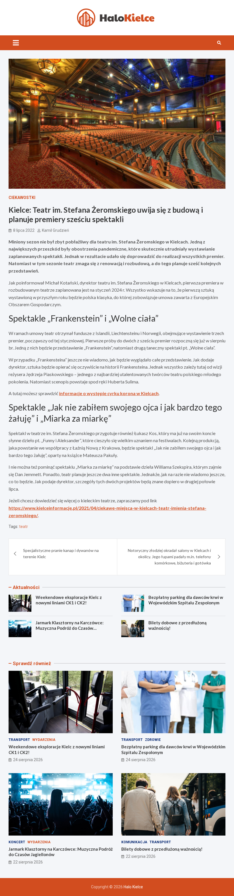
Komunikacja (134, 842)
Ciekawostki (22, 197)
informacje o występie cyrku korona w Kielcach (109, 393)
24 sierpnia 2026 (28, 759)
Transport (19, 740)
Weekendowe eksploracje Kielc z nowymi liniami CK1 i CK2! (69, 600)
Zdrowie (153, 740)
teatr (23, 526)
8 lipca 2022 (24, 230)
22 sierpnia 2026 (28, 862)
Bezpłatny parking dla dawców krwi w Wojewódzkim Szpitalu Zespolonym (185, 600)
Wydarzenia (43, 740)
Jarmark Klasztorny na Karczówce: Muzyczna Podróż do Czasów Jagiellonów (70, 628)
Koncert (17, 842)
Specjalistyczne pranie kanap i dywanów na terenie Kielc (61, 553)
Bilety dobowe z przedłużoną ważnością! (162, 849)
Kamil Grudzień (55, 230)
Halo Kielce (133, 887)
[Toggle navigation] (16, 42)
